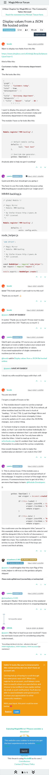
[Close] (44, 665)
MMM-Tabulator (21, 647)
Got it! (24, 751)
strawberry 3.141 (13, 560)
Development (10, 30)
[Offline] (4, 560)
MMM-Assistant (32, 647)
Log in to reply (40, 34)
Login (17, 712)
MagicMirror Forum (19, 2)
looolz (9, 44)
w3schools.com (8, 441)
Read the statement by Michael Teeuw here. (24, 14)
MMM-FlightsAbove (8, 647)
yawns (9, 176)
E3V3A (9, 628)
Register (8, 712)
